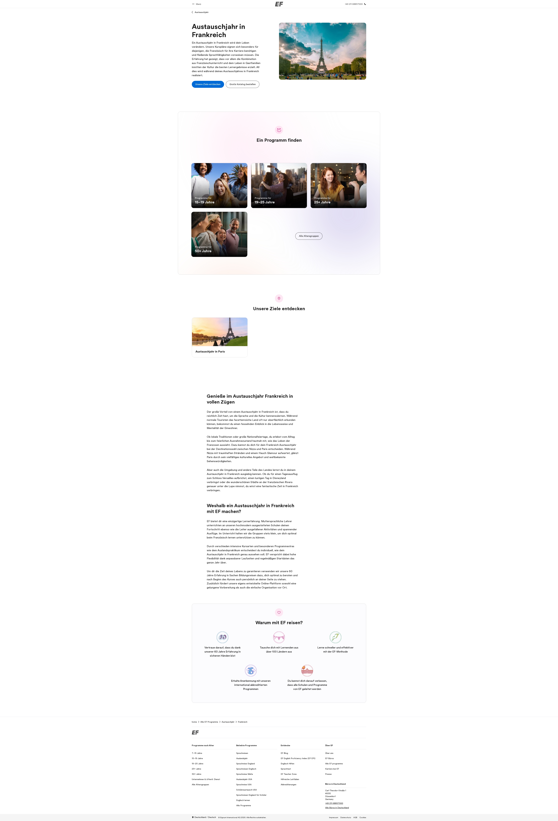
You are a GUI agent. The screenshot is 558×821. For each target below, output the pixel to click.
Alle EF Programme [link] (209, 722)
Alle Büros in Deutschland (337, 807)
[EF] (279, 4)
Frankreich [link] (242, 722)
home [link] (194, 722)
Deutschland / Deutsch (205, 817)
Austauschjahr (202, 12)
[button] (197, 4)
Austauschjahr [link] (228, 722)
